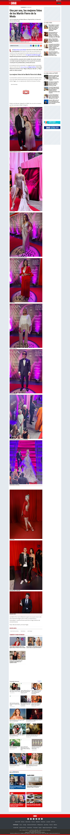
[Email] (41, 46)
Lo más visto (48, 23)
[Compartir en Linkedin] (38, 46)
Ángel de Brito (32, 67)
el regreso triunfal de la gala (33, 54)
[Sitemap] (42, 819)
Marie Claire (28, 821)
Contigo (24, 824)
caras (18, 793)
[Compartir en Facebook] (31, 46)
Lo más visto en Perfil (51, 73)
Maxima (55, 824)
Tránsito (55, 827)
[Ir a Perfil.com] (58, 1)
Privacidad (35, 827)
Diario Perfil (17, 821)
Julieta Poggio (30, 631)
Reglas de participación (47, 827)
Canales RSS (15, 827)
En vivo (59, 3)
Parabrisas (43, 821)
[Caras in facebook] (31, 819)
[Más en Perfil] (16, 772)
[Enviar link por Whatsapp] (36, 46)
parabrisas (34, 793)
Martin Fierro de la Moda (19, 49)
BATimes (53, 821)
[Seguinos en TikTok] (36, 819)
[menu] (9, 3)
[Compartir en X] (33, 46)
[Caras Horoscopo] (52, 128)
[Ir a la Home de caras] (13, 4)
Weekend (38, 821)
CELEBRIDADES (23, 7)
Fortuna (33, 821)
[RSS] (39, 819)
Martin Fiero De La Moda (14, 631)
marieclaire (34, 775)
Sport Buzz (46, 824)
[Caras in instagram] (28, 819)
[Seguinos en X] (33, 819)
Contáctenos (29, 827)
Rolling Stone (40, 824)
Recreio (51, 824)
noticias (18, 775)
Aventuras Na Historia (31, 824)
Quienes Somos (22, 827)
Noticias (22, 821)
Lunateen (48, 821)
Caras (20, 824)
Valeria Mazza (24, 67)
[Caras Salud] (52, 123)
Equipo (40, 827)
